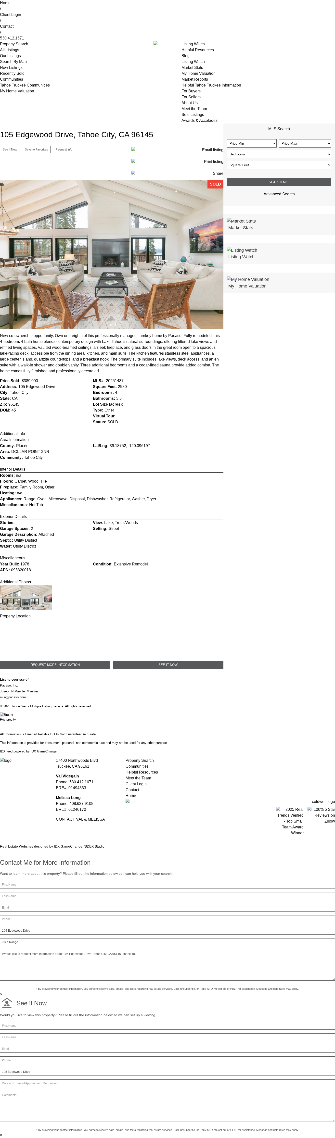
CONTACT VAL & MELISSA (80, 819)
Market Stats (192, 67)
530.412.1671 (12, 38)
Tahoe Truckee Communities (25, 85)
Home (5, 3)
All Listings (9, 50)
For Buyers (191, 91)
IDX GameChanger (44, 751)
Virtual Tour (104, 416)
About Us (189, 103)
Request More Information (55, 665)
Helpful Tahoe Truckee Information (211, 85)
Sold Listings (192, 115)
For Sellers (191, 97)
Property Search (140, 760)
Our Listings (10, 56)
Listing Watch (193, 44)
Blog (185, 56)
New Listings (11, 67)
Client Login (10, 15)
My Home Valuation (17, 91)
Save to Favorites (36, 149)
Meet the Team (194, 109)
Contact (6, 26)
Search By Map (13, 62)
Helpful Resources (197, 50)
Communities (11, 79)
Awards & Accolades (199, 120)
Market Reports (194, 79)
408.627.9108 (81, 803)
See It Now (10, 149)
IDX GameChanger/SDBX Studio (79, 846)
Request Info (63, 149)
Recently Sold (12, 73)
